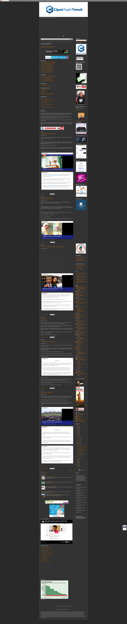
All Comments (79, 59)
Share (124, 529)
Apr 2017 (78, 444)
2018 (77, 434)
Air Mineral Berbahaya (80, 268)
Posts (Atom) (46, 472)
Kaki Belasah (79, 317)
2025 (77, 426)
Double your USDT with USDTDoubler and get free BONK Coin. (81, 274)
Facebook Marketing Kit (80, 258)
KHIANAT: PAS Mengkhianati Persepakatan (47, 104)
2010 (77, 465)
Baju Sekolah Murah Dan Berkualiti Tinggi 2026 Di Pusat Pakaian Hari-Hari (81, 360)
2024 (77, 427)
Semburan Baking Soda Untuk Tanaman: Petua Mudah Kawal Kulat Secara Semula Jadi (81, 339)
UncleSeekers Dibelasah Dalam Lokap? (46, 555)
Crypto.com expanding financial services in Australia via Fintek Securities (81, 278)
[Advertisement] (59, 31)
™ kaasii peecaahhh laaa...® (81, 331)
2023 (77, 428)
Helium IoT (78, 418)
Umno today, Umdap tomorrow (80, 370)
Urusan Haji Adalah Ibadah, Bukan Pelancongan (48, 63)
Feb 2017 (78, 455)
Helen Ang (78, 369)
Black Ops (42, 92)
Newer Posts (42, 471)
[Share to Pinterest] (54, 194)
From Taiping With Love (48, 481)
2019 (77, 433)
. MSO (78, 298)
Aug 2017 (78, 440)
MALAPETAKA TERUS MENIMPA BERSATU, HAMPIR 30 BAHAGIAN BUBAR (81, 354)
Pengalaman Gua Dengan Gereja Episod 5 (47, 70)
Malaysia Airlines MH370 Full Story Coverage (47, 93)
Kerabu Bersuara (79, 372)
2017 (77, 435)
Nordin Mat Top (43, 90)
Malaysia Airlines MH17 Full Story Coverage (47, 94)
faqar (77, 348)
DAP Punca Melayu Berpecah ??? (81, 332)
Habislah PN (43, 556)
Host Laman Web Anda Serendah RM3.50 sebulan (47, 46)
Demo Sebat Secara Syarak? (48, 341)
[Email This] (50, 194)
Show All (85, 376)
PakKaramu (78, 314)
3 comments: (47, 242)
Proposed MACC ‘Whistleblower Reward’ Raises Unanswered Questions (81, 311)
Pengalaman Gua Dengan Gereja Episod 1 (47, 66)
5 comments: (46, 314)
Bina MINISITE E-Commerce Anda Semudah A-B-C (47, 47)
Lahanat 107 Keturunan (46, 392)
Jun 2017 (78, 442)
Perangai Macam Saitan (80, 266)
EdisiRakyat (78, 363)
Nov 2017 (78, 436)
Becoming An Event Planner (80, 259)
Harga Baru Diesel (79, 267)
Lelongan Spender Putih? (47, 198)
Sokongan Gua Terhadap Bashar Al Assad (47, 85)
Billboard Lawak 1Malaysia (45, 98)
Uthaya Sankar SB (79, 294)
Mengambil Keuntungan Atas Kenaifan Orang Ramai (48, 62)
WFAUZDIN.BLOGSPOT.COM (81, 334)
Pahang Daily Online (80, 286)
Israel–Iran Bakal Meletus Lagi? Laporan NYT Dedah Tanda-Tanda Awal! (81, 374)
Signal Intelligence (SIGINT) (45, 89)
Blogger (69, 609)
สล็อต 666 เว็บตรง (79, 367)
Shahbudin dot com (79, 352)
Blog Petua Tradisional (80, 337)
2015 (77, 459)
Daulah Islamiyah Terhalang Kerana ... (46, 72)
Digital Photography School (81, 327)
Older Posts (71, 471)
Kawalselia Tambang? (80, 269)
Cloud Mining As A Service (80, 420)
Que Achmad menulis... (80, 358)
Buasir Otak (78, 306)
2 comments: (46, 468)
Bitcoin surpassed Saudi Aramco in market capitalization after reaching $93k (81, 282)
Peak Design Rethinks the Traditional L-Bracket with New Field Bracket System (81, 329)
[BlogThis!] (51, 194)
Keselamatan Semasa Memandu (81, 265)
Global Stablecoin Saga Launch (80, 421)
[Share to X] (52, 194)
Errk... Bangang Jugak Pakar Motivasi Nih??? (47, 107)
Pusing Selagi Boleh (44, 559)
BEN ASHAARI (79, 323)
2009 (77, 466)
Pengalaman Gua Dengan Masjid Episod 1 (47, 71)
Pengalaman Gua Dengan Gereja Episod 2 (47, 67)
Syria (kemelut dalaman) (44, 84)
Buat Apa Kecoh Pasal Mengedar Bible (46, 65)
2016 (77, 458)
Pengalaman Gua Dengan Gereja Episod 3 (47, 68)
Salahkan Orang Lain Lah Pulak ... (49, 133)
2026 (77, 425)
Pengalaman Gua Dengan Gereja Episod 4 (47, 69)
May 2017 (78, 443)
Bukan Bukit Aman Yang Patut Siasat (46, 561)
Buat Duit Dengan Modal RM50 (80, 120)
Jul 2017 (78, 441)
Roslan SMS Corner (80, 291)
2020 (77, 432)
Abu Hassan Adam (79, 356)
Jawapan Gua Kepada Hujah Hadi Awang (47, 101)
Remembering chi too (79, 346)
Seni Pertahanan (43, 91)
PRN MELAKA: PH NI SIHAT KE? (81, 292)
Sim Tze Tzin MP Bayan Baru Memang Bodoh (52, 246)
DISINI (49, 44)
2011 (77, 464)
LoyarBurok (78, 345)
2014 (77, 460)
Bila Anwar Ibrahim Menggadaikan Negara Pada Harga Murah (53, 494)
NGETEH (78, 335)
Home (57, 471)
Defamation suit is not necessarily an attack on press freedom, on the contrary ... (81, 303)
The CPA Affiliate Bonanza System (81, 260)
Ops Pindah (43, 319)
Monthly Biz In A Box (79, 261)
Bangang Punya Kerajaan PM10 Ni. (46, 547)
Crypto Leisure (79, 416)
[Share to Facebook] (53, 194)
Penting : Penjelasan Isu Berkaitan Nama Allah (47, 64)
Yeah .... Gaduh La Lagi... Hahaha (46, 553)
